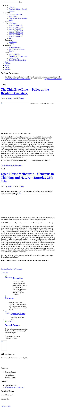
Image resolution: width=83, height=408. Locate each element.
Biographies (18, 278)
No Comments (17, 165)
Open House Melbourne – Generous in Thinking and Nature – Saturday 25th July (27, 177)
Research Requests (12, 325)
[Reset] (21, 2)
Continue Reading (6, 165)
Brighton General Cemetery (53, 79)
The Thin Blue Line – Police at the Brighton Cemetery (25, 91)
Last (6, 272)
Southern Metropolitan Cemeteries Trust (17, 79)
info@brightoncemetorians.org (14, 387)
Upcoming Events (18, 314)
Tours (11, 298)
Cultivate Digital (6, 406)
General (21, 98)
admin (10, 98)
